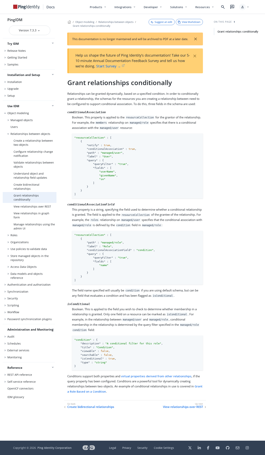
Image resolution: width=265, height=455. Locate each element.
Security (12, 298)
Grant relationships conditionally (26, 197)
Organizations (19, 242)
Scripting (13, 305)
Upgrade (13, 88)
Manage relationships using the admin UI (34, 226)
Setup (11, 95)
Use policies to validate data (28, 249)
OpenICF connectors (20, 388)
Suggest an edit (163, 22)
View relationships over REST (32, 206)
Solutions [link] (179, 7)
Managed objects (21, 120)
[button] (244, 7)
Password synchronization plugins (29, 319)
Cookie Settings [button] (164, 448)
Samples (12, 64)
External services (18, 350)
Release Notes (16, 51)
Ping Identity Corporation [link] (54, 448)
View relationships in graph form (31, 215)
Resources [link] (204, 7)
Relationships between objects (30, 134)
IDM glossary (15, 397)
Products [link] (98, 7)
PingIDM (15, 19)
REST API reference (19, 375)
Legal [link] (112, 448)
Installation (14, 82)
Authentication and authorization (29, 284)
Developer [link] (153, 7)
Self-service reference (21, 381)
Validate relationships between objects (34, 164)
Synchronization (17, 291)
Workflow (13, 312)
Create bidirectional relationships (26, 186)
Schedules (14, 343)
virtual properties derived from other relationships (156, 376)
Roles (13, 235)
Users (14, 127)
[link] (26, 7)
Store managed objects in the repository (29, 258)
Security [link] (142, 448)
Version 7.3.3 (28, 30)
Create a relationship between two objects (33, 142)
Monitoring (14, 357)
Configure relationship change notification (33, 154)
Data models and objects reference (26, 276)
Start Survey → (108, 66)
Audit (10, 336)
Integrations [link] (125, 7)
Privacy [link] (126, 448)
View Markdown (191, 22)
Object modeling (18, 113)
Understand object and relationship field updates (30, 175)
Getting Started (17, 57)
